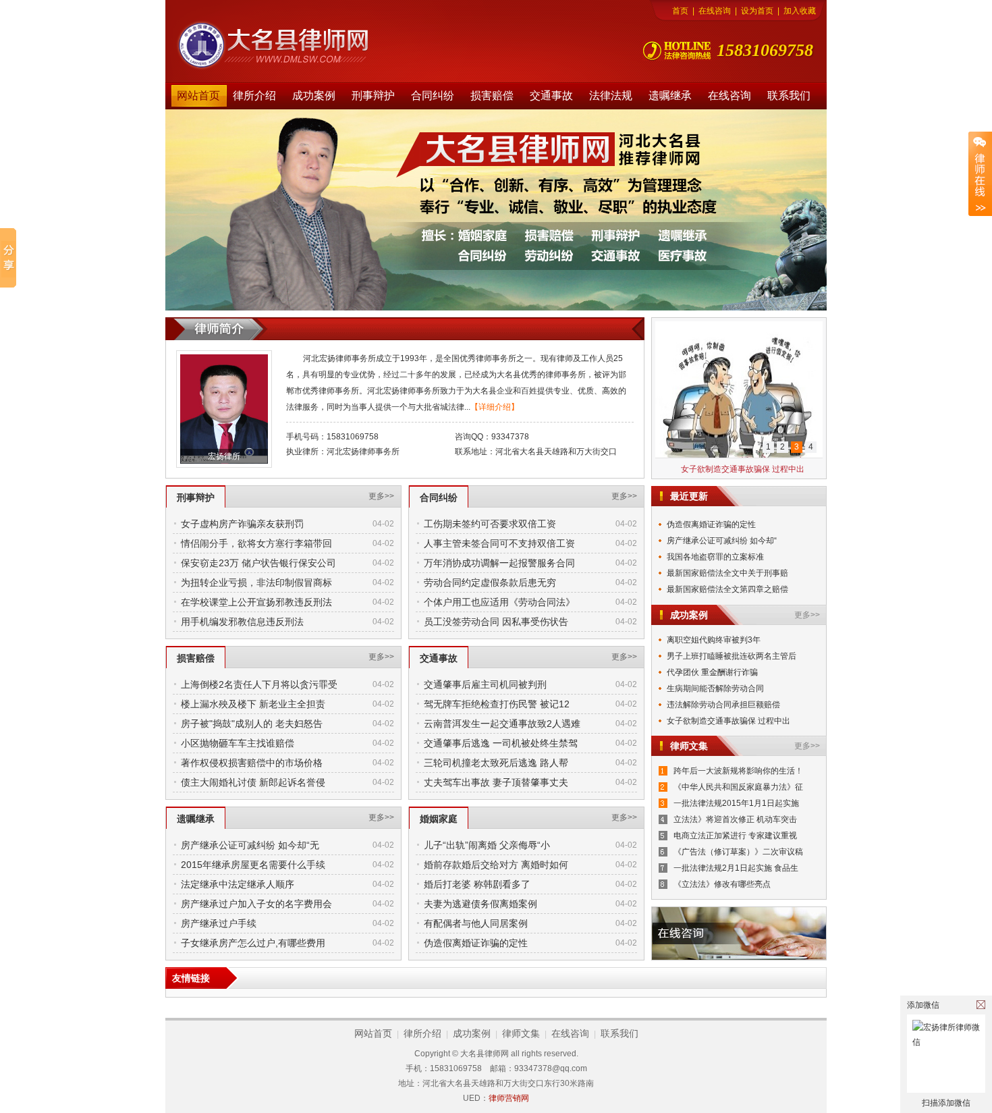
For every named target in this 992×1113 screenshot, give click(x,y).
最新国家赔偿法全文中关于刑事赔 (727, 565)
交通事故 (551, 95)
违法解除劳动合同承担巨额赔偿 (723, 704)
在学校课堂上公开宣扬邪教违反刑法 (256, 602)
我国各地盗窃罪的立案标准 (715, 548)
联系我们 (788, 95)
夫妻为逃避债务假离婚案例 (480, 903)
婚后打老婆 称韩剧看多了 (477, 884)
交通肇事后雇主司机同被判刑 (485, 684)
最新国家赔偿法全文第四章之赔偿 (727, 581)
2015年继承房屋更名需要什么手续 (253, 864)
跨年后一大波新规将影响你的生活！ (738, 771)
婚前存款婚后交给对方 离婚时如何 (496, 864)
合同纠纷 (432, 95)
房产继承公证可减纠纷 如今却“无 (250, 845)
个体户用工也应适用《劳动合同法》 (499, 602)
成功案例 (313, 95)
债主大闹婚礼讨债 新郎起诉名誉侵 (253, 782)
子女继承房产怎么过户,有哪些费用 (253, 943)
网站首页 (198, 95)
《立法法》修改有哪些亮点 (722, 884)
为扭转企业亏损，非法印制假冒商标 (256, 582)
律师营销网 (509, 1098)
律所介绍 (254, 95)
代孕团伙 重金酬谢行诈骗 (712, 672)
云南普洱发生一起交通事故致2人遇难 (502, 723)
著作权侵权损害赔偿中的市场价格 (252, 762)
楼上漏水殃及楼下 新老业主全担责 (253, 704)
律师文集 (521, 1033)
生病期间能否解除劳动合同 (715, 688)
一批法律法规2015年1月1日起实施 (736, 803)
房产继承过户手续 (218, 923)
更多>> (381, 496)
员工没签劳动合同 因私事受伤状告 (496, 621)
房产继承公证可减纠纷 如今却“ (722, 532)
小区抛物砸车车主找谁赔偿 (237, 743)
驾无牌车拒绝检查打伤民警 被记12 (497, 704)
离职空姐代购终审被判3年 (714, 640)
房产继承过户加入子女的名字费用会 (256, 903)
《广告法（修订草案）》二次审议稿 (738, 852)
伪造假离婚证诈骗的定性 (476, 943)
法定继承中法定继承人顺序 (237, 884)
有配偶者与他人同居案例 (476, 923)
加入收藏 (799, 11)
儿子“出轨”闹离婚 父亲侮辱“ (716, 597)
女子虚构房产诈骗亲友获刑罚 (242, 523)
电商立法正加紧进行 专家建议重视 (735, 835)
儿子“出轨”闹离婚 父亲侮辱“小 (487, 845)
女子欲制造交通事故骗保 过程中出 (742, 469)
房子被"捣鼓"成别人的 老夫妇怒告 (252, 723)
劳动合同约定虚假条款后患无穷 (490, 582)
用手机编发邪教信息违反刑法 (242, 621)
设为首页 (757, 11)
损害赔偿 (492, 95)
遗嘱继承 (670, 95)
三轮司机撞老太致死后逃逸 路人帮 (496, 762)
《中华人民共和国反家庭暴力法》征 (738, 787)
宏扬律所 (224, 456)
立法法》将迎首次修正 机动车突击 (735, 819)
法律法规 (610, 95)
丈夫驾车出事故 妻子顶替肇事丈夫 (496, 782)
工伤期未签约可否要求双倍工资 (490, 523)
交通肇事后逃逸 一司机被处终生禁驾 (501, 743)
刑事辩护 (373, 95)
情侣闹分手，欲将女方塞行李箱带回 (256, 543)
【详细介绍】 (494, 407)
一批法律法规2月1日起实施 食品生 (735, 868)
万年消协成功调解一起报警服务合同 (499, 563)
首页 (680, 11)
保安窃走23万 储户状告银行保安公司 (258, 563)
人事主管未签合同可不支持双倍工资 (499, 543)
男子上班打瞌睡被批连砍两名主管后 (731, 656)
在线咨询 (714, 11)
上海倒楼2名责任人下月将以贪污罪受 (259, 684)
